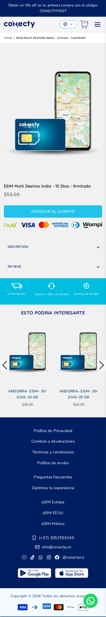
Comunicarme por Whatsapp (90, 601)
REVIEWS (14, 266)
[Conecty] (19, 24)
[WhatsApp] (40, 557)
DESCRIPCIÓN (18, 247)
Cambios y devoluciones (53, 441)
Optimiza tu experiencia (53, 487)
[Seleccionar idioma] (68, 24)
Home (8, 38)
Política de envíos (53, 462)
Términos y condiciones (53, 452)
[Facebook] (57, 557)
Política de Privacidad (53, 430)
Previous (4, 365)
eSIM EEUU (53, 512)
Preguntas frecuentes (53, 477)
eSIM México (53, 523)
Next (101, 365)
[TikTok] (32, 557)
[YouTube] (24, 557)
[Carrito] (84, 24)
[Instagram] (49, 557)
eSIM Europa (53, 502)
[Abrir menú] (97, 24)
